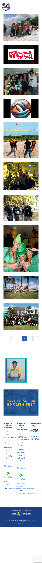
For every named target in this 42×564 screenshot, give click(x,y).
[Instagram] (34, 449)
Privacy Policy (31, 521)
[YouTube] (37, 444)
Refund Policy (21, 523)
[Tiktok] (34, 444)
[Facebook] (30, 444)
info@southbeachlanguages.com (29, 493)
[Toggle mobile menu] (40, 9)
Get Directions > (8, 466)
